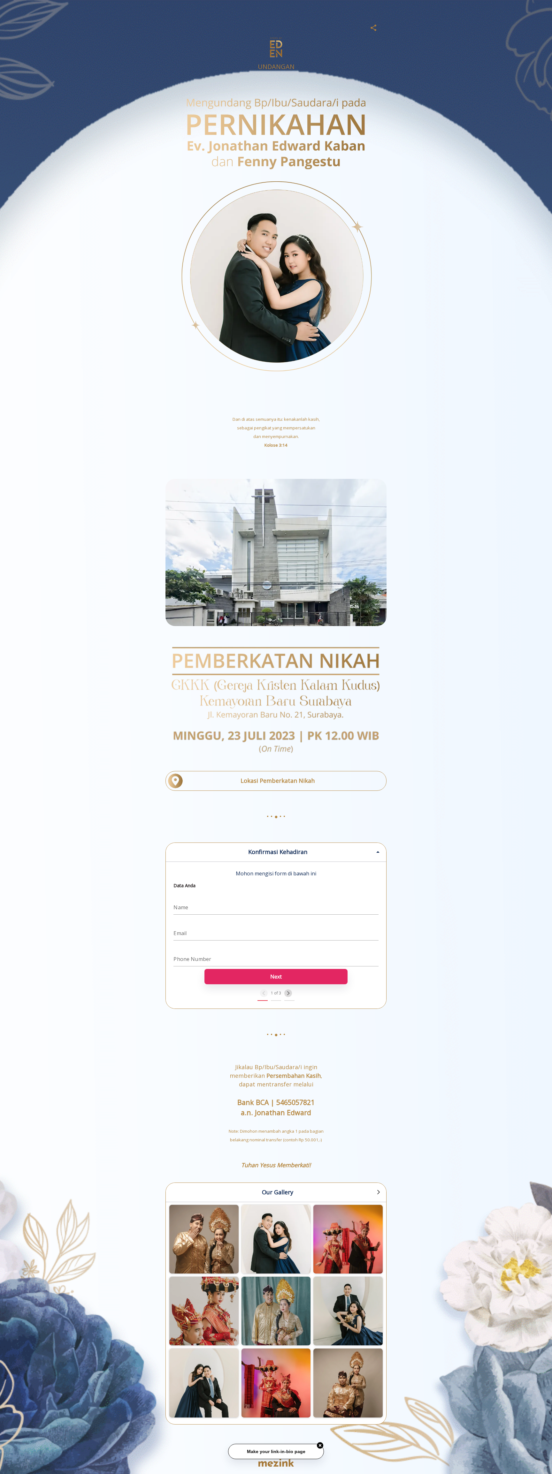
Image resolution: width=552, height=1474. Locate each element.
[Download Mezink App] (276, 1462)
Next (276, 976)
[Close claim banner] (320, 1445)
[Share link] (373, 27)
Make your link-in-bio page (276, 1451)
